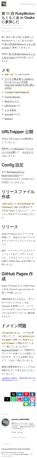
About (29, 4)
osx (22, 25)
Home (22, 4)
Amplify (27, 449)
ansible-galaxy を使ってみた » (27, 379)
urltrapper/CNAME (10, 349)
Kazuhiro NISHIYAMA (21, 454)
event (7, 25)
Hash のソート (12, 101)
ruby (11, 25)
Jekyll (20, 449)
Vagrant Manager (12, 96)
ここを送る (10, 109)
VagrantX (9, 114)
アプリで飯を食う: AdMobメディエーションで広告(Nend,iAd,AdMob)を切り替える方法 (19, 83)
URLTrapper (10, 105)
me (34, 4)
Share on (7, 396)
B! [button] (26, 399)
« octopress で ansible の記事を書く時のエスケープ (10, 379)
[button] (13, 394)
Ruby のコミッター (17, 423)
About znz (23, 427)
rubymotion (16, 25)
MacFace (9, 118)
